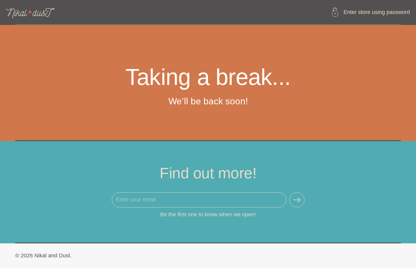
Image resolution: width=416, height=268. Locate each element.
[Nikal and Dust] (31, 12)
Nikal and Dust (52, 255)
